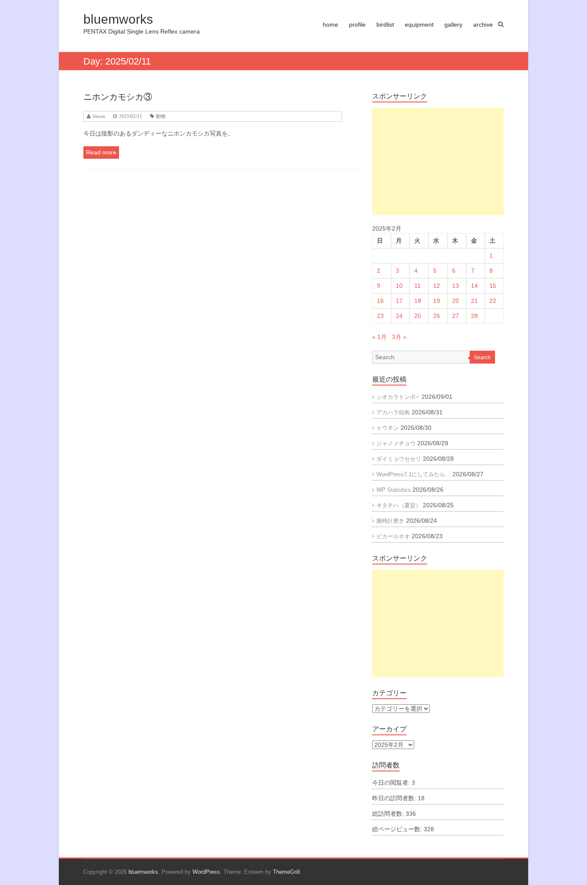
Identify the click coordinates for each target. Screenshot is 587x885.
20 (455, 300)
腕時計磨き (390, 521)
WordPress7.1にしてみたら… (413, 474)
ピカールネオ (393, 536)
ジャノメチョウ (396, 443)
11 (417, 285)
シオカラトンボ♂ (398, 397)
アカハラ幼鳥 (393, 412)
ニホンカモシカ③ (117, 97)
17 (399, 300)
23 (380, 315)
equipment (419, 24)
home (330, 24)
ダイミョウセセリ (398, 459)
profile (357, 24)
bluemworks (118, 19)
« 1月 (379, 336)
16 (380, 300)
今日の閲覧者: (392, 782)
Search (482, 358)
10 (399, 285)
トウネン (387, 428)
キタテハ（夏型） (398, 505)
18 (417, 300)
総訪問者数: (389, 813)
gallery (453, 24)
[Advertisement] (438, 161)
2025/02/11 (130, 116)
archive (483, 24)
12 (436, 285)
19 (436, 300)
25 (417, 315)
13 (455, 285)
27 (455, 315)
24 (399, 315)
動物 (160, 116)
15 (492, 285)
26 (436, 315)
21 (474, 300)
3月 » (399, 336)
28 (474, 315)
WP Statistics (393, 490)
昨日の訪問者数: (395, 798)
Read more (101, 152)
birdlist (385, 24)
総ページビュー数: (398, 829)
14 (474, 285)
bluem (99, 116)
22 (492, 300)
